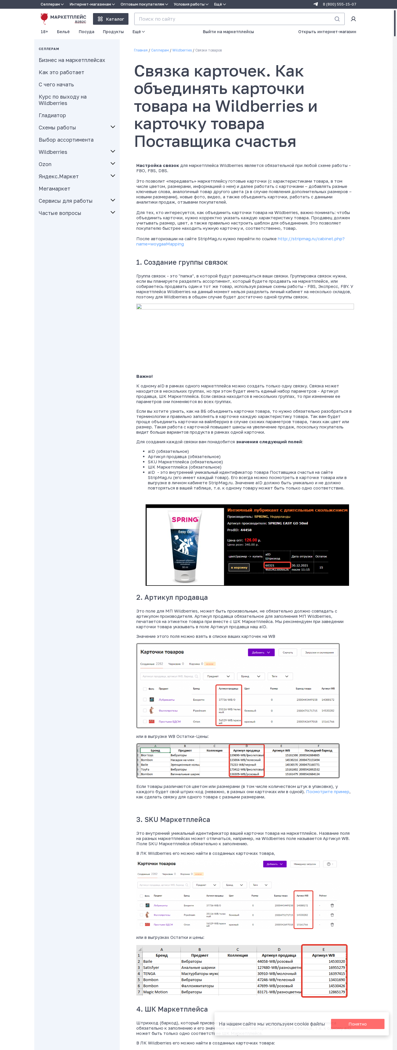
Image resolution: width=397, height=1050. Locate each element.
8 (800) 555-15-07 (339, 4)
